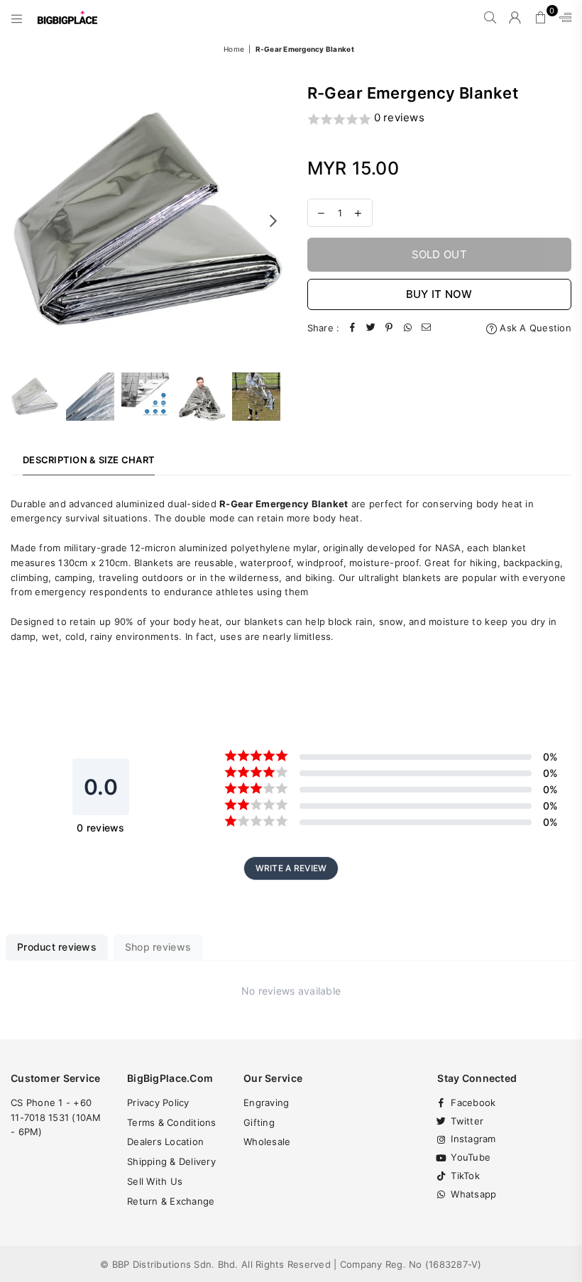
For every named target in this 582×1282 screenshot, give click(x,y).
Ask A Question (534, 327)
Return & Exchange (170, 1201)
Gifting (259, 1122)
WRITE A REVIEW (291, 868)
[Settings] (562, 17)
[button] (439, 119)
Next (273, 220)
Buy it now (439, 294)
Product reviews (57, 947)
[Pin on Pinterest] (389, 328)
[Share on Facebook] (352, 328)
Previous (23, 220)
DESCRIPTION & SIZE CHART (89, 459)
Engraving (266, 1102)
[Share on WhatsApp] (407, 328)
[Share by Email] (426, 328)
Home (234, 49)
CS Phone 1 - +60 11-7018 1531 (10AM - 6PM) (56, 1117)
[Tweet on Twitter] (370, 328)
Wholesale (266, 1141)
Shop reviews (158, 947)
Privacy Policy (158, 1102)
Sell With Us (154, 1181)
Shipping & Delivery (171, 1161)
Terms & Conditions (171, 1122)
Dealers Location (165, 1141)
